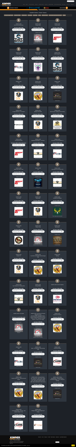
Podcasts (36, 4)
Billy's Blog (63, 4)
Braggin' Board (51, 4)
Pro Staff (46, 4)
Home (24, 4)
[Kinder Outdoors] (6, 4)
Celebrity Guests (41, 4)
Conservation (30, 15)
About (27, 4)
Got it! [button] (73, 445)
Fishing (40, 15)
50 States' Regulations (57, 4)
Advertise (72, 4)
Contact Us (68, 4)
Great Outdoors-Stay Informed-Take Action (55, 15)
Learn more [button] (28, 445)
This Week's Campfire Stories (9, 15)
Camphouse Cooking (17, 15)
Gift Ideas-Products (45, 15)
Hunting (64, 15)
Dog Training (35, 15)
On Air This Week (31, 4)
